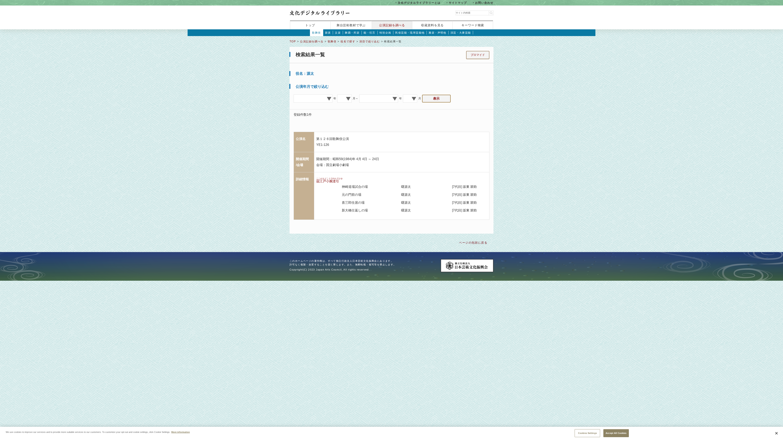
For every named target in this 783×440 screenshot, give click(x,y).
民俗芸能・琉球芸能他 (410, 32)
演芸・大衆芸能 (460, 32)
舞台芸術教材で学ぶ (351, 25)
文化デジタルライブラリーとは (419, 2)
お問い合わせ (484, 2)
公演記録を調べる (392, 25)
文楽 (338, 32)
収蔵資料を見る (432, 25)
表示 (436, 98)
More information (180, 432)
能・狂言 (369, 32)
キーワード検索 (472, 25)
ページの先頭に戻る (473, 242)
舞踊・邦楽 (352, 32)
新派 (328, 32)
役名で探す (348, 41)
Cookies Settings (587, 433)
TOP (293, 41)
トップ (310, 25)
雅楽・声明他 (437, 32)
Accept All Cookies (616, 433)
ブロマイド (478, 54)
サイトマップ (458, 2)
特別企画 (385, 32)
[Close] (776, 433)
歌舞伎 (316, 32)
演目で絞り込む (369, 41)
